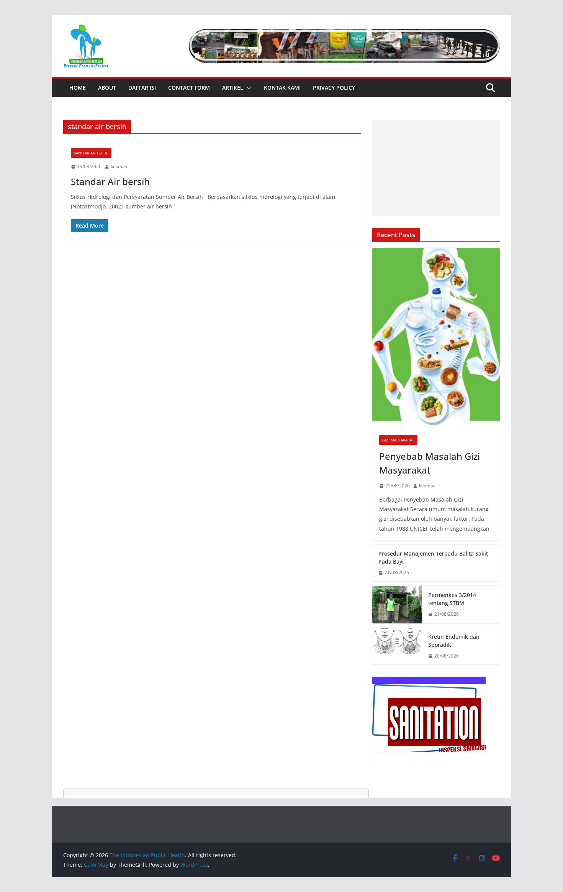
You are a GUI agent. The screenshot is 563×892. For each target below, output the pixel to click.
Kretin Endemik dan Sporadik (454, 640)
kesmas (119, 166)
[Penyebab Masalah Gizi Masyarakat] (436, 338)
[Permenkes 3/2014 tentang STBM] (397, 604)
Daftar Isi (142, 87)
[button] (247, 87)
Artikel (232, 87)
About (107, 87)
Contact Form (189, 87)
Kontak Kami (282, 87)
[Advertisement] (436, 168)
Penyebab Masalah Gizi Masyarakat (429, 463)
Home (77, 87)
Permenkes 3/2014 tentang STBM (452, 599)
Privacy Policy (334, 87)
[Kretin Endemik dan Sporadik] (397, 646)
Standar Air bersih (110, 181)
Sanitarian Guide (91, 153)
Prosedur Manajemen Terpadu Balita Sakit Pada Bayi (433, 557)
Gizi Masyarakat (398, 440)
